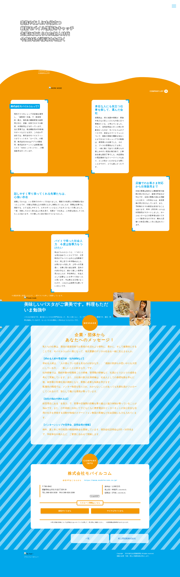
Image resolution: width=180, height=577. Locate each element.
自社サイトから (64, 511)
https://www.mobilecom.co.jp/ (100, 480)
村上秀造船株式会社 (127, 538)
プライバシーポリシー (31, 557)
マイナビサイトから (115, 511)
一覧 (87, 538)
